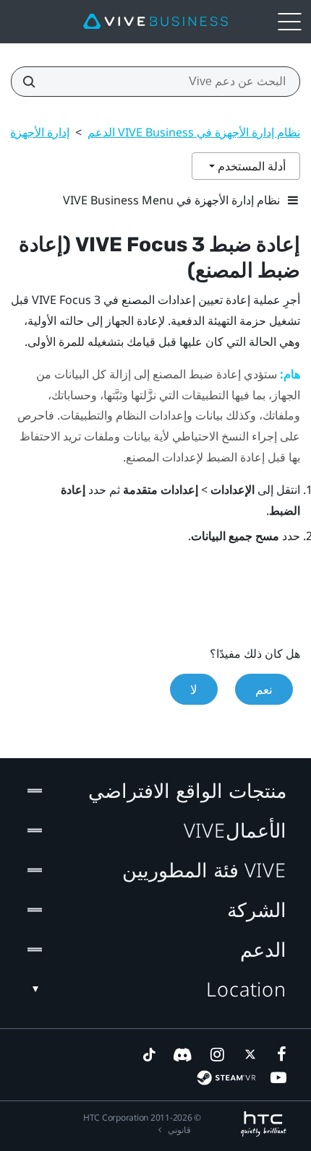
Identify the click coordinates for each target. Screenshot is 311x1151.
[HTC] (263, 1124)
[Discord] (182, 1054)
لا (193, 689)
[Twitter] (247, 1054)
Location (246, 989)
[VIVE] (155, 21)
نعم (264, 689)
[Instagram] (216, 1054)
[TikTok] (149, 1054)
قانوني (179, 1130)
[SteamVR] (226, 1077)
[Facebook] (278, 1054)
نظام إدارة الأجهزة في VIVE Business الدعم (194, 132)
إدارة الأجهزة (39, 132)
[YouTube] (278, 1077)
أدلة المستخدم (250, 166)
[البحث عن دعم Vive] (33, 81)
